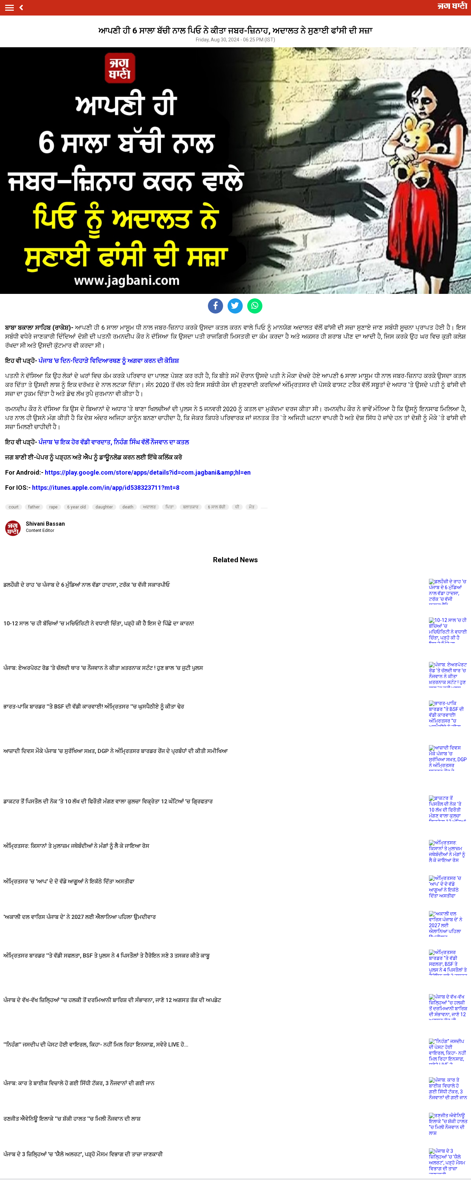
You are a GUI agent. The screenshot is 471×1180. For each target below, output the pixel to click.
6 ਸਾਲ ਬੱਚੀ (217, 507)
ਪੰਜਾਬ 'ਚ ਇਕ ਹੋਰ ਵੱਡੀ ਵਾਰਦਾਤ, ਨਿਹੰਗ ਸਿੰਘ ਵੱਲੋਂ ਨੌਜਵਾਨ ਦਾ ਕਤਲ (114, 442)
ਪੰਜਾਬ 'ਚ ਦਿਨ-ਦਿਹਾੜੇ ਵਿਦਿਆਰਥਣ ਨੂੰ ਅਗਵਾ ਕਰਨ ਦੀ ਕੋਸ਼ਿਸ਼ (109, 360)
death (127, 507)
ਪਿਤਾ (169, 507)
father (34, 507)
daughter (104, 507)
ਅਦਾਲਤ (149, 507)
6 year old (76, 507)
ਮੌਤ (251, 507)
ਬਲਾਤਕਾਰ (190, 507)
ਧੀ (237, 507)
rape (53, 507)
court (14, 507)
